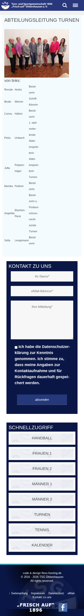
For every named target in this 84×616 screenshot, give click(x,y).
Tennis (42, 530)
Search (65, 4)
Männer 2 (42, 499)
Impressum (38, 593)
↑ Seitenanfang (18, 593)
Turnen (42, 514)
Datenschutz (56, 593)
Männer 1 (42, 484)
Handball (42, 438)
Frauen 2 (42, 468)
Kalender (42, 545)
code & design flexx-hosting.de (42, 573)
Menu (75, 4)
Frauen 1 (42, 453)
